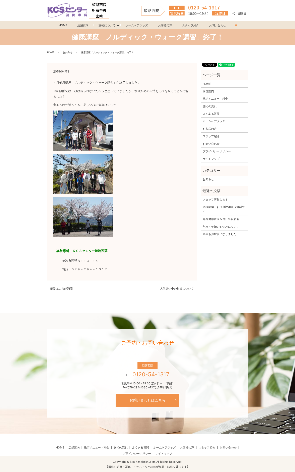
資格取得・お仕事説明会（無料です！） (224, 209)
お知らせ (67, 52)
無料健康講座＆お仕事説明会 (221, 219)
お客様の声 (165, 25)
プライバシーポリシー (217, 151)
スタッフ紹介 (190, 25)
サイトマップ (211, 158)
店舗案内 (82, 25)
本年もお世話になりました (219, 234)
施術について (107, 25)
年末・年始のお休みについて (221, 226)
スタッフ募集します (215, 199)
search (238, 24)
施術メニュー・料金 (215, 98)
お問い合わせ (217, 25)
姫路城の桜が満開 (61, 288)
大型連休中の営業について (177, 288)
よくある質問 (211, 113)
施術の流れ (210, 106)
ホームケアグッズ (136, 25)
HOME (63, 25)
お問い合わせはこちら (147, 400)
